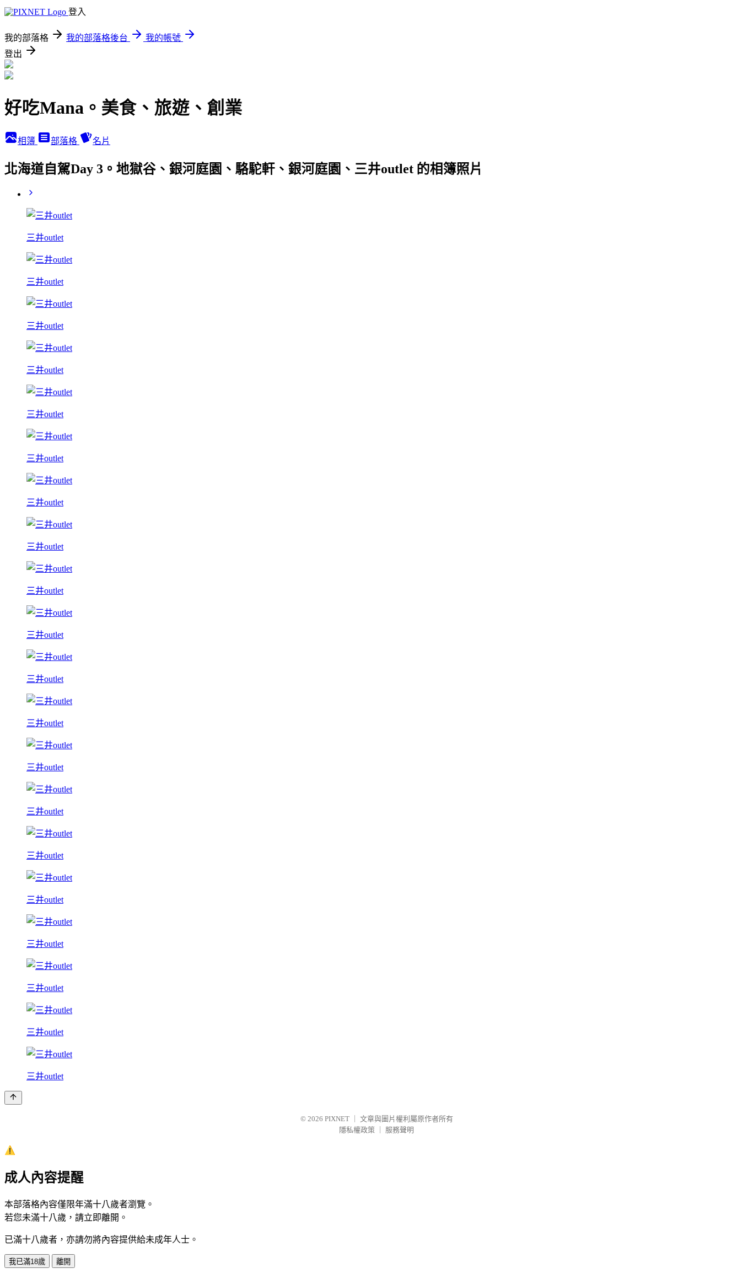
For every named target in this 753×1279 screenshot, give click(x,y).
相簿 (27, 141)
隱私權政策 (357, 1130)
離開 (63, 1261)
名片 (101, 141)
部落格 (65, 141)
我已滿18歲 (27, 1261)
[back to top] (13, 1098)
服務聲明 (399, 1130)
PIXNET (337, 1119)
